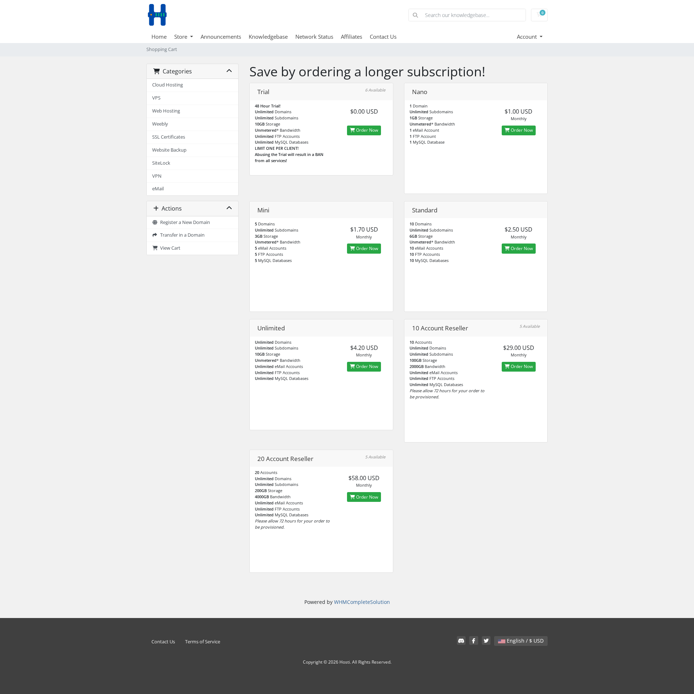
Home (159, 36)
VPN (157, 176)
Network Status (314, 36)
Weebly (160, 124)
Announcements (221, 36)
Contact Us (383, 36)
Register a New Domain (184, 222)
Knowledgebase (268, 36)
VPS (156, 98)
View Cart (169, 248)
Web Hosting (166, 111)
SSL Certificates (168, 137)
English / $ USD (524, 640)
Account (527, 36)
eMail (158, 189)
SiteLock (161, 163)
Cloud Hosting (167, 85)
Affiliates (351, 36)
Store (181, 36)
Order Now (366, 130)
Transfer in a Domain (181, 235)
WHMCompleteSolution (362, 601)
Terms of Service (202, 642)
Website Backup (169, 150)
